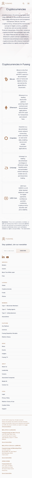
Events (4, 350)
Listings (4, 282)
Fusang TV (5, 357)
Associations (5, 316)
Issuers (4, 268)
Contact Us (5, 385)
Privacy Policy (6, 398)
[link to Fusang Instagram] (3, 257)
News (3, 343)
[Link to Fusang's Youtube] (7, 257)
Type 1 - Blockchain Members (10, 305)
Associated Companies (8, 377)
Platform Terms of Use (8, 401)
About (4, 363)
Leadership (5, 370)
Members (4, 302)
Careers (4, 374)
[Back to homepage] (7, 239)
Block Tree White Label (8, 272)
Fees (3, 276)
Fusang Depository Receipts (9, 333)
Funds (3, 292)
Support (4, 408)
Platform (5, 323)
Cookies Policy (6, 405)
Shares (4, 296)
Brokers (4, 265)
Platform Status (6, 337)
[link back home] (7, 3)
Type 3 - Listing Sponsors (9, 313)
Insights (4, 353)
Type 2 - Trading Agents (8, 309)
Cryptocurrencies (7, 289)
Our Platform (5, 326)
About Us (4, 366)
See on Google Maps (7, 442)
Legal (3, 391)
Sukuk (3, 285)
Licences (4, 329)
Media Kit (4, 381)
